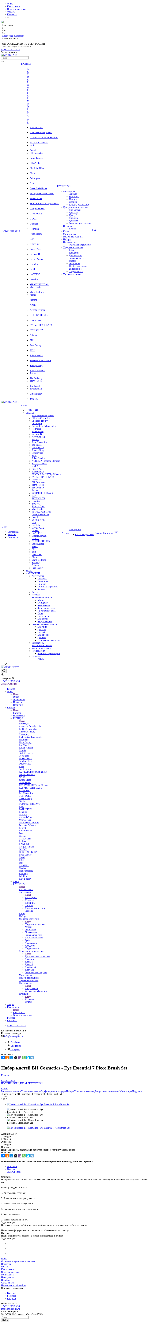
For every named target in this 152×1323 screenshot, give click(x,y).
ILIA (32, 239)
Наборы (70, 1091)
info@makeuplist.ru (13, 1036)
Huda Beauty (36, 234)
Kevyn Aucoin (36, 259)
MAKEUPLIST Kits (39, 284)
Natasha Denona (37, 310)
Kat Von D (35, 254)
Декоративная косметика (37, 956)
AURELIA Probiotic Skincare (44, 137)
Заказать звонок (9, 684)
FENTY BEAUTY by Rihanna (44, 203)
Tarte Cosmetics (37, 370)
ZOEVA (34, 399)
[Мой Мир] (11, 1057)
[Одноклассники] (7, 1057)
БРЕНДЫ (24, 723)
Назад (16, 694)
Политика (6, 1264)
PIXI (32, 340)
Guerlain (34, 223)
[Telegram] (32, 1057)
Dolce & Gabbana (38, 188)
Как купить (19, 1012)
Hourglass (34, 229)
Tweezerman (36, 388)
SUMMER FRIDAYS (40, 360)
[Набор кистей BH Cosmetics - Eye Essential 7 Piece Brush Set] (38, 1104)
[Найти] (2, 61)
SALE (26, 1083)
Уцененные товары (31, 1091)
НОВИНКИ (7, 1083)
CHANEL (35, 163)
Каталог (17, 713)
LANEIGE (35, 274)
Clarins (33, 173)
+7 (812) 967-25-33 (10, 49)
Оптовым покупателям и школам (18, 1261)
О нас (16, 697)
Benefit (33, 150)
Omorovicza (35, 320)
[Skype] (28, 1057)
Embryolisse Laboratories (42, 193)
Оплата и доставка (10, 1272)
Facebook (15, 1042)
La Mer (33, 269)
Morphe (33, 300)
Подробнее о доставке (13, 35)
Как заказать (7, 1269)
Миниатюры (125, 1091)
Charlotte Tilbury (38, 168)
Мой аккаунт (7, 1274)
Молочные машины (11, 1091)
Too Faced (35, 386)
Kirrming (34, 264)
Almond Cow (36, 127)
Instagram (15, 1049)
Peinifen (33, 335)
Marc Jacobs (35, 287)
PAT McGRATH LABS (41, 325)
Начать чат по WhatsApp (13, 1285)
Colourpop (35, 178)
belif (32, 145)
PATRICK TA (36, 330)
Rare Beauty (35, 345)
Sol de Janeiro (36, 355)
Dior (32, 183)
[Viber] (19, 1057)
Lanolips (34, 279)
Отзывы (5, 1266)
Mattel (33, 294)
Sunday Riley (36, 365)
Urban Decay (36, 393)
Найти (5, 1320)
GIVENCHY (36, 213)
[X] (15, 1057)
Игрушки (29, 999)
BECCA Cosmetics (39, 142)
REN (32, 350)
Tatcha (33, 373)
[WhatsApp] (24, 1057)
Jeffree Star (35, 244)
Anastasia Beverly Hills (41, 132)
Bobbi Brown (36, 158)
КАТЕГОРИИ (26, 889)
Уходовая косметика (35, 924)
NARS (33, 305)
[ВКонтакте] (3, 1057)
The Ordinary (36, 378)
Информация (7, 1277)
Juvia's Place (36, 249)
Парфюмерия (31, 988)
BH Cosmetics (36, 153)
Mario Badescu (37, 292)
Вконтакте (16, 1046)
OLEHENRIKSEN (39, 315)
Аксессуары (31, 897)
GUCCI (33, 218)
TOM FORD (36, 381)
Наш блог (6, 1280)
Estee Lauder (36, 198)
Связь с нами (7, 1282)
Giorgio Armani (37, 208)
